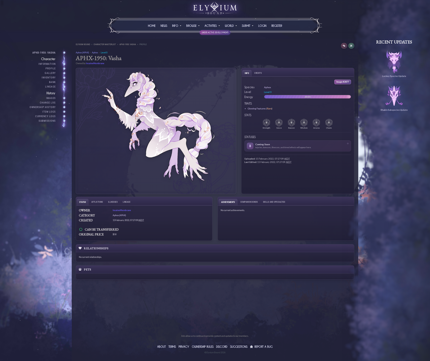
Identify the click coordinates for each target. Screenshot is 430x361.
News (164, 25)
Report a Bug (263, 346)
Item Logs (49, 111)
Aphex (95, 52)
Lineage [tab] (126, 202)
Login (262, 25)
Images (51, 98)
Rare (269, 108)
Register (276, 25)
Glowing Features (257, 108)
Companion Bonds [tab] (249, 202)
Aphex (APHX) (82, 52)
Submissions (47, 120)
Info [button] (175, 25)
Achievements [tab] (228, 202)
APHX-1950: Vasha (44, 52)
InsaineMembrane (95, 63)
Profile (51, 68)
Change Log (48, 102)
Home (152, 25)
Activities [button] (211, 25)
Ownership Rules (202, 346)
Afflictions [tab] (97, 202)
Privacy (184, 346)
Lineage (50, 86)
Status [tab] (82, 202)
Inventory (49, 77)
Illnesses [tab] (113, 202)
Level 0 (104, 52)
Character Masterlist (105, 44)
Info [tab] (247, 73)
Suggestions (238, 346)
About (161, 346)
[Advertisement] (215, 310)
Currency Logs (45, 116)
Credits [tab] (258, 73)
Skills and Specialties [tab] (274, 202)
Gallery (50, 73)
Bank (52, 82)
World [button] (230, 25)
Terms (172, 346)
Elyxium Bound (83, 44)
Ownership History (43, 107)
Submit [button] (246, 25)
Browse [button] (192, 25)
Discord (221, 346)
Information (47, 63)
